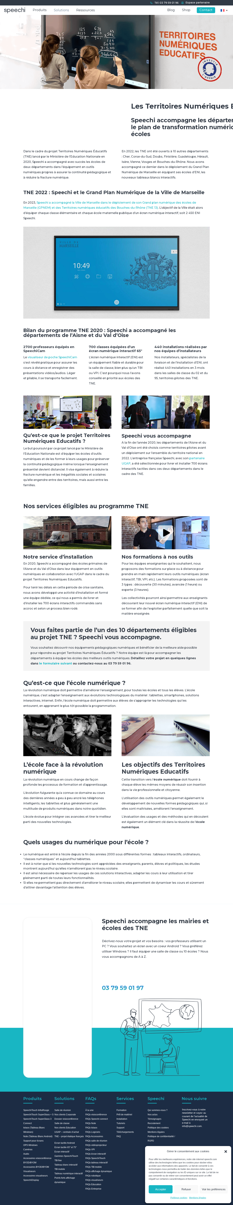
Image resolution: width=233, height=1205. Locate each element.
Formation (121, 1110)
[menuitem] (224, 10)
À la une (89, 1110)
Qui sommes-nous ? (157, 1110)
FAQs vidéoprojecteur (96, 1145)
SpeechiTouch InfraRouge (36, 1110)
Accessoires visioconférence (37, 1158)
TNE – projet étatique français (69, 1136)
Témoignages (154, 1119)
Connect (27, 1123)
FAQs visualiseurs (94, 1180)
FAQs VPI (90, 1149)
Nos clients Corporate (65, 1114)
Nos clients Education (65, 1127)
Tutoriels (120, 1123)
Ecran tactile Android (64, 1143)
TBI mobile (59, 1169)
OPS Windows (30, 1145)
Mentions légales (197, 1197)
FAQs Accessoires (94, 1136)
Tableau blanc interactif (65, 1165)
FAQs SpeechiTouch (95, 1158)
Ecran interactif (61, 1151)
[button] (226, 1151)
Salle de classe (62, 1123)
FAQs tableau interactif (96, 1162)
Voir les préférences (214, 1189)
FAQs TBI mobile (93, 1167)
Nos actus (152, 1114)
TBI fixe (58, 1160)
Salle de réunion (62, 1110)
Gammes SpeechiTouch (66, 1156)
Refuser (186, 1189)
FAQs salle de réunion (96, 1141)
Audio (26, 1154)
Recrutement (154, 1123)
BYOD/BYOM (29, 1162)
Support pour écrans (33, 1141)
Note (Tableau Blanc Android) (37, 1136)
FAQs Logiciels (92, 1132)
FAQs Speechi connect (96, 1119)
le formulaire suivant (55, 663)
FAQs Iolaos (91, 1127)
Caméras (27, 1149)
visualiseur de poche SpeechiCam (52, 357)
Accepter (160, 1189)
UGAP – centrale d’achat (66, 1132)
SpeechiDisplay (31, 1180)
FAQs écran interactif (95, 1154)
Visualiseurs (29, 1171)
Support (120, 1127)
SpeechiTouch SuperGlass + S (38, 1114)
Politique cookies (178, 1197)
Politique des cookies (158, 1127)
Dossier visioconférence (66, 1119)
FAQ (118, 1136)
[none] (224, 10)
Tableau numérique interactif (68, 1173)
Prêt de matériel (124, 1114)
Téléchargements (125, 1132)
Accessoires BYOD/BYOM (36, 1167)
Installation (121, 1119)
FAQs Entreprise (93, 1189)
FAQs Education (93, 1184)
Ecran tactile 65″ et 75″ (65, 1147)
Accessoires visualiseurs (35, 1175)
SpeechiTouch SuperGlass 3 (37, 1119)
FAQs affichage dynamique (98, 1171)
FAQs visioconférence (96, 1114)
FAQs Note (90, 1123)
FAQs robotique (93, 1175)
